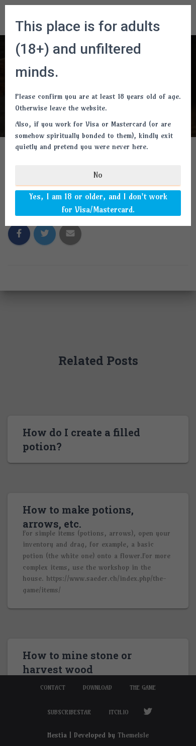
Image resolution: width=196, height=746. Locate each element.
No (98, 175)
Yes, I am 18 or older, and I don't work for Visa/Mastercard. (98, 202)
